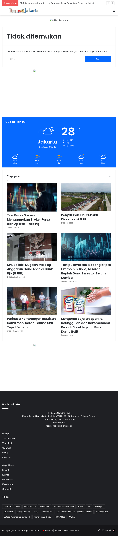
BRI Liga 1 (99, 506)
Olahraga (6, 448)
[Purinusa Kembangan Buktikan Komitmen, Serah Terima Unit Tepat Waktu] (32, 301)
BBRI (18, 506)
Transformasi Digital (42, 517)
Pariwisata (7, 479)
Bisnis (5, 452)
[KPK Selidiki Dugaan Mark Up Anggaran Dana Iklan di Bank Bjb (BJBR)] (32, 247)
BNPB (80, 506)
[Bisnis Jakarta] (24, 10)
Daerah (6, 433)
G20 (36, 512)
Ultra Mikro (60, 517)
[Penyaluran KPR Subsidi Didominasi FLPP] (86, 197)
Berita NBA (44, 506)
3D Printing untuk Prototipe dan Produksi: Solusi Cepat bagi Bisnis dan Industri (57, 3)
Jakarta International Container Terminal (74, 512)
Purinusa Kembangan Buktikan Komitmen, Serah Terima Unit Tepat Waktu (31, 323)
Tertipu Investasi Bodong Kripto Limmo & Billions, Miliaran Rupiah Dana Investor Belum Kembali (86, 271)
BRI (89, 506)
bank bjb (7, 506)
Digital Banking (23, 512)
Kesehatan (7, 484)
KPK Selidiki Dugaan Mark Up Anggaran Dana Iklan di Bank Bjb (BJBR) (30, 269)
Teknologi (7, 443)
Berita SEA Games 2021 (64, 506)
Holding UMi (47, 512)
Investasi (6, 457)
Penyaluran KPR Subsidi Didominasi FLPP (79, 217)
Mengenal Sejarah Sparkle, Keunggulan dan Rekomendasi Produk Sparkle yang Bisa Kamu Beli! (85, 325)
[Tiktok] (114, 530)
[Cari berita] (114, 11)
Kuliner (5, 475)
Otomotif (6, 489)
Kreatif (5, 470)
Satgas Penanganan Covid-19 (17, 517)
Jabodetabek (8, 438)
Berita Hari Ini (30, 506)
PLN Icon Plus (102, 512)
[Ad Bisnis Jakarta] (59, 20)
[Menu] (3, 11)
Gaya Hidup (8, 465)
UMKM (72, 517)
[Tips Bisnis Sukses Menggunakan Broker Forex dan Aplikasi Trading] (32, 197)
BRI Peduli (8, 512)
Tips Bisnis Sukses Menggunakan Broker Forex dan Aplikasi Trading (28, 219)
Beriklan (49, 530)
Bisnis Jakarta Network (68, 530)
